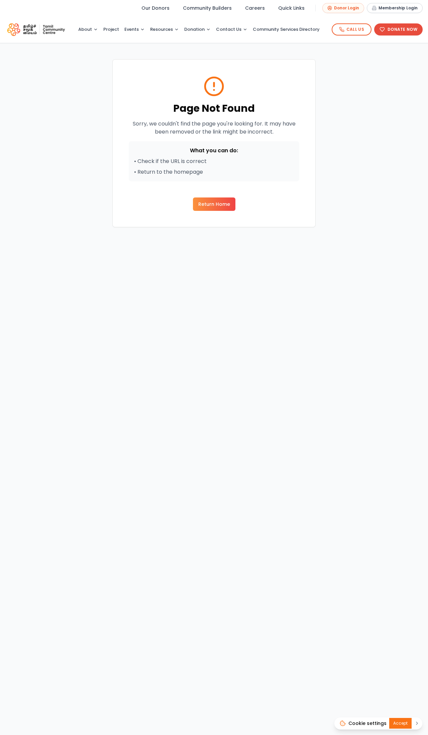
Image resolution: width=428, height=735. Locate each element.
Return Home (214, 204)
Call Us (355, 29)
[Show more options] (417, 723)
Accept (400, 723)
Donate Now (402, 29)
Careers (255, 8)
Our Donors (155, 8)
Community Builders (207, 8)
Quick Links (291, 8)
